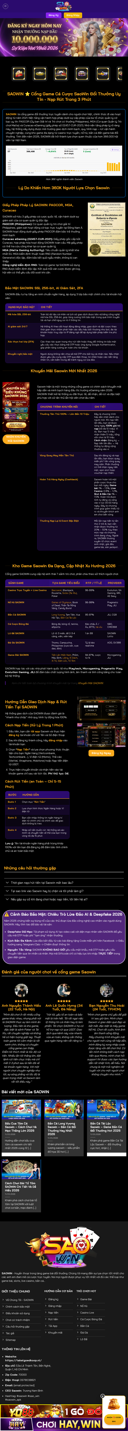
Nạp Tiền (23, 749)
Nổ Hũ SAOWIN (16, 602)
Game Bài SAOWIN (18, 654)
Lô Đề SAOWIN (16, 633)
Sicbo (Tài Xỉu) (69, 593)
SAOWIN (7, 1273)
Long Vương (58, 614)
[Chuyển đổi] (7, 882)
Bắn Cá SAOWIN (17, 614)
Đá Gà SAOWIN (16, 642)
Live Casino (40, 590)
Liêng (65, 657)
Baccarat (57, 590)
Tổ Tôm (71, 660)
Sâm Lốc (62, 660)
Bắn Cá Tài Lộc (68, 617)
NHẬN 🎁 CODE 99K (114, 1419)
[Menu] (5, 6)
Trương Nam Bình (33, 1390)
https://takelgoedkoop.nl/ (23, 1360)
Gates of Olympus (61, 602)
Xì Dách (74, 657)
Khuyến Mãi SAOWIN (90, 683)
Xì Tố (54, 660)
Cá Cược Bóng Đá (18, 623)
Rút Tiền (39, 801)
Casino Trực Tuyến (19, 590)
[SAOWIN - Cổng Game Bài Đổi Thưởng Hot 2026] (64, 6)
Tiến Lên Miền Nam (61, 654)
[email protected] (24, 1385)
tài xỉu (99, 626)
